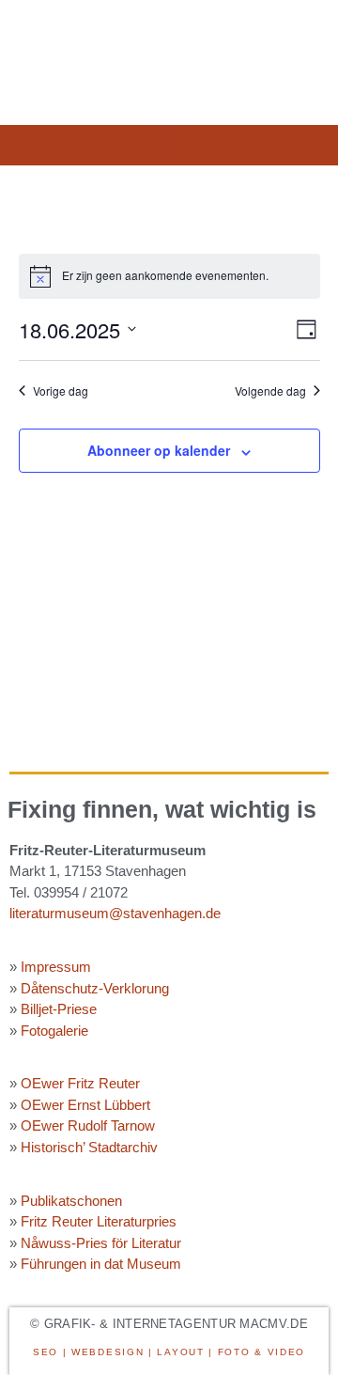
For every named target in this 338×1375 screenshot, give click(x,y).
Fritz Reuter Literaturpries (99, 1221)
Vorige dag (60, 390)
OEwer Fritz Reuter (80, 1083)
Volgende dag (270, 390)
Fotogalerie (54, 1031)
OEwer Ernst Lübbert (85, 1105)
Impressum (56, 967)
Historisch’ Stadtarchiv (89, 1147)
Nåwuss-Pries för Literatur (101, 1243)
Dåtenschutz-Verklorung (95, 988)
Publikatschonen (71, 1201)
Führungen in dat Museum (101, 1264)
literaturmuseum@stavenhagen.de (115, 913)
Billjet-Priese (59, 1009)
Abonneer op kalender (158, 450)
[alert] (169, 276)
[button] (169, 140)
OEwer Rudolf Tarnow (88, 1125)
